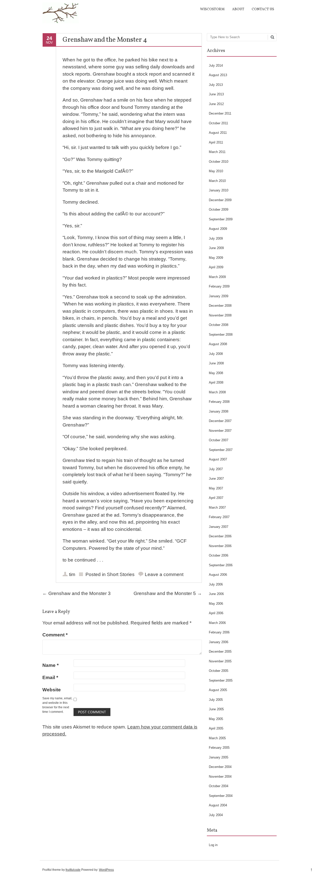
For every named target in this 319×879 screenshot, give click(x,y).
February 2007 (219, 517)
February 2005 (219, 747)
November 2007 (220, 431)
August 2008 (218, 344)
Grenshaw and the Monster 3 (76, 593)
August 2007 (218, 459)
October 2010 (218, 161)
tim (72, 574)
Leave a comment (164, 574)
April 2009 (216, 267)
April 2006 (216, 613)
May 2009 (216, 258)
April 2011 (216, 142)
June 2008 (216, 363)
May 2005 (216, 719)
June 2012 (216, 104)
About (238, 9)
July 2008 (216, 354)
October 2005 (218, 671)
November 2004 (220, 776)
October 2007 (218, 440)
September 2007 (221, 450)
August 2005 (218, 690)
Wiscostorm (212, 9)
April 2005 (216, 728)
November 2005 (220, 661)
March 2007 (217, 507)
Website (51, 689)
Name (50, 665)
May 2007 (216, 488)
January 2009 (218, 296)
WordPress (106, 870)
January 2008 (218, 411)
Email (50, 677)
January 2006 (218, 642)
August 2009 (218, 229)
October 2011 (218, 123)
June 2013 (216, 94)
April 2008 (216, 382)
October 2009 (218, 209)
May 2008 (216, 373)
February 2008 (219, 402)
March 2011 (217, 152)
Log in (213, 845)
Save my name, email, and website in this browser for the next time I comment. (57, 705)
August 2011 (218, 133)
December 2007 (220, 421)
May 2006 (216, 603)
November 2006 (220, 546)
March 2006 (217, 623)
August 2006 (218, 575)
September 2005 (221, 680)
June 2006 (216, 594)
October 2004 (218, 786)
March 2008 (217, 392)
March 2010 (217, 181)
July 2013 (216, 85)
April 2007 (216, 498)
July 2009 (216, 238)
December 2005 (220, 651)
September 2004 (221, 796)
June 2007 (216, 478)
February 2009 (219, 286)
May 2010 (216, 171)
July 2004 (216, 815)
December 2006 (220, 536)
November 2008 (220, 315)
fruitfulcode (73, 870)
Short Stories (121, 574)
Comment (55, 634)
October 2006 (218, 555)
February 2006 (219, 632)
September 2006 (221, 565)
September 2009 (221, 219)
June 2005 (216, 709)
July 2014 (216, 65)
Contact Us (263, 9)
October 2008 (218, 325)
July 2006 (216, 584)
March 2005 (217, 738)
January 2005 (218, 757)
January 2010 (218, 190)
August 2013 (218, 75)
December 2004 (220, 767)
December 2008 (220, 305)
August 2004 (218, 805)
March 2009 (217, 277)
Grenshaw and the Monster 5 (168, 593)
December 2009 (220, 200)
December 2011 (220, 113)
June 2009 (216, 248)
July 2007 (216, 469)
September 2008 (221, 334)
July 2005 (216, 700)
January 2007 (218, 527)
